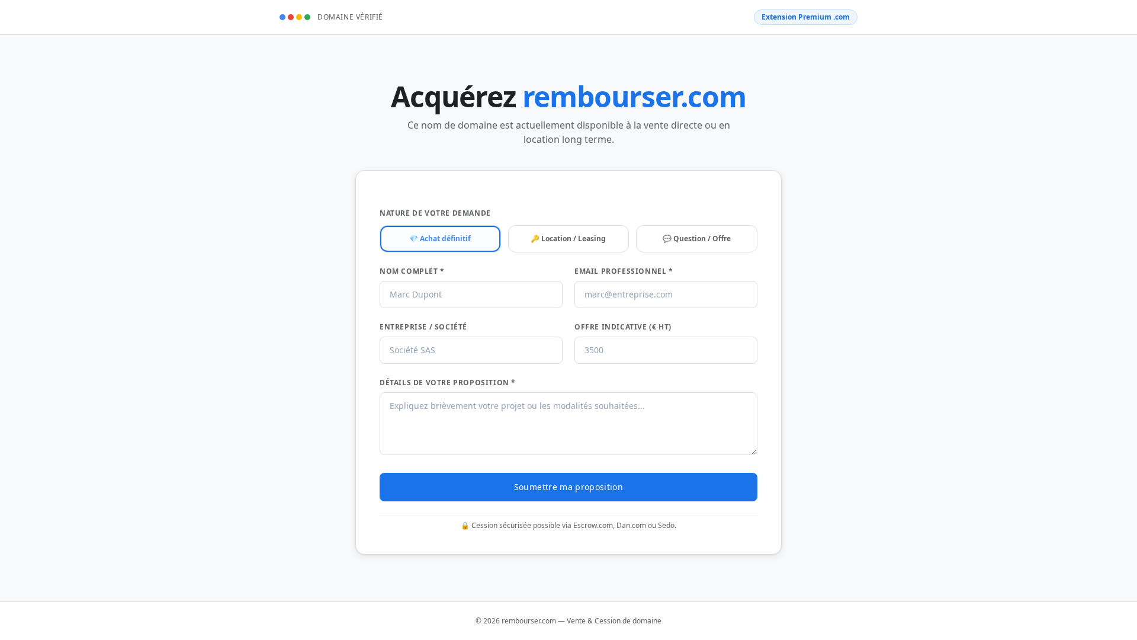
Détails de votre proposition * (448, 383)
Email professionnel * (623, 271)
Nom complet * (412, 271)
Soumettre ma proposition (568, 486)
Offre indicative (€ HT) (623, 327)
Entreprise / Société (423, 327)
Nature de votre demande (435, 213)
